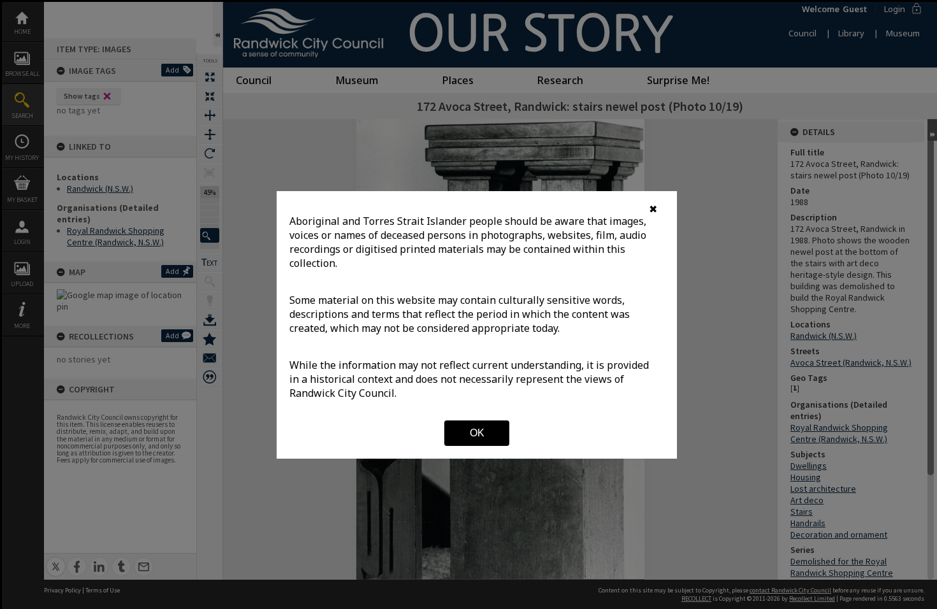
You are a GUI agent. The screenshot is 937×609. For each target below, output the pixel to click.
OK (477, 432)
